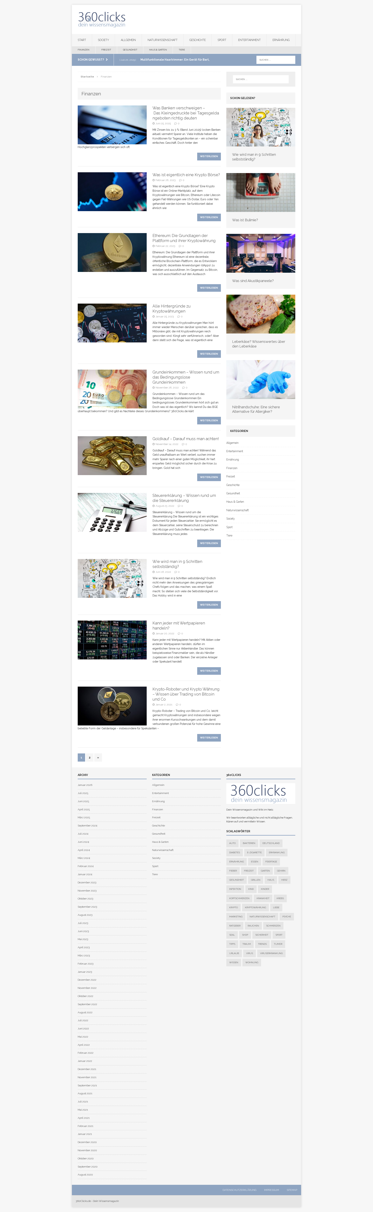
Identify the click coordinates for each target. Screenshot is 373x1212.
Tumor (278, 944)
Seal (232, 934)
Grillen (255, 880)
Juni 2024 (83, 841)
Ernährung (281, 40)
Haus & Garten (158, 50)
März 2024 (84, 858)
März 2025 (84, 817)
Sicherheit (261, 934)
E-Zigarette (254, 852)
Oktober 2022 (85, 996)
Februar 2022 (85, 1053)
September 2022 (87, 1004)
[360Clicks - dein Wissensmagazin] (186, 19)
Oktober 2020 (86, 1158)
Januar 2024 (85, 874)
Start (82, 40)
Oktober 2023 (85, 898)
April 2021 (84, 1117)
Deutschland (271, 843)
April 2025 (84, 809)
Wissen (233, 962)
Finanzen (84, 50)
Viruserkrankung (271, 953)
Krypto (233, 907)
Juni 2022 (83, 1028)
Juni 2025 (83, 801)
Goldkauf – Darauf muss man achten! (186, 438)
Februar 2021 (85, 1126)
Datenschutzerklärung (239, 1189)
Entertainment (249, 40)
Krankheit (263, 898)
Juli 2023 (83, 923)
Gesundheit (130, 50)
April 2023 (84, 947)
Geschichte (197, 40)
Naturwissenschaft (163, 40)
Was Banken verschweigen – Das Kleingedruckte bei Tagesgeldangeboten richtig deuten (186, 113)
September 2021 (87, 1085)
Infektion (235, 889)
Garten (265, 870)
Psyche (286, 916)
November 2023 (87, 890)
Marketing (235, 916)
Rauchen (253, 925)
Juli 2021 (83, 1101)
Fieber (233, 870)
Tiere (182, 50)
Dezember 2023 (87, 882)
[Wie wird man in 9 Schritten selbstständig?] (260, 144)
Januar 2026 (85, 785)
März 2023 (84, 955)
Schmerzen (273, 925)
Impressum (271, 1189)
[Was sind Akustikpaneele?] (260, 270)
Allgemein (128, 40)
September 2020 (88, 1166)
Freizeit (106, 50)
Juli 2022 (83, 1020)
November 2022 (87, 987)
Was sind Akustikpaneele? (253, 281)
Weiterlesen (209, 156)
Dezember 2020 (87, 1142)
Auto (232, 843)
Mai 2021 (83, 1109)
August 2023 (85, 914)
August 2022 (85, 1012)
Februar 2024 (85, 866)
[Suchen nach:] (275, 59)
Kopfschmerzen (239, 898)
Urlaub (234, 953)
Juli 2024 (83, 833)
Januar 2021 (85, 1134)
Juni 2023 (83, 931)
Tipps (232, 944)
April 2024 (84, 850)
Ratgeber (235, 925)
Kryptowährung (255, 907)
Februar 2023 (85, 963)
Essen (254, 861)
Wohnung (251, 962)
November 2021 (87, 1077)
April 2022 (84, 1044)
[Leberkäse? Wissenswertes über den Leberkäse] (260, 331)
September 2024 (87, 825)
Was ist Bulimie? (245, 220)
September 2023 (87, 906)
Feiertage (271, 861)
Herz (284, 880)
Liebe (276, 907)
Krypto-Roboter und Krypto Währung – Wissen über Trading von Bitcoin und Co (186, 694)
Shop (245, 934)
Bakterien (249, 843)
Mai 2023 (83, 939)
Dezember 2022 (87, 979)
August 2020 (85, 1174)
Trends (262, 944)
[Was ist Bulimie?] (260, 209)
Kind (251, 889)
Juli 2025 (83, 793)
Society (103, 40)
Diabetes (234, 852)
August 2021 (85, 1093)
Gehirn (281, 870)
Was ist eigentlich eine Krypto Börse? (186, 174)
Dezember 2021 (87, 1069)
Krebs (280, 898)
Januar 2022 (85, 1061)
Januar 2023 (85, 971)
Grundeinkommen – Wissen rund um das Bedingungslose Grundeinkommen (186, 377)
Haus (271, 880)
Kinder (265, 889)
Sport (222, 40)
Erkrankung (277, 852)
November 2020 (87, 1150)
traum (246, 944)
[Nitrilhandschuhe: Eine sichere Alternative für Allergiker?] (260, 396)
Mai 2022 (83, 1036)
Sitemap (292, 1189)
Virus (249, 953)
